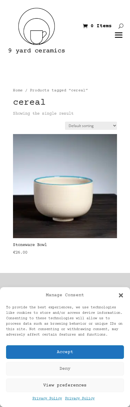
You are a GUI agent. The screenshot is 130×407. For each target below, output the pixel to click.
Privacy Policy (47, 399)
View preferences (65, 385)
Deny (65, 368)
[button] (121, 295)
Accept (65, 352)
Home (18, 90)
